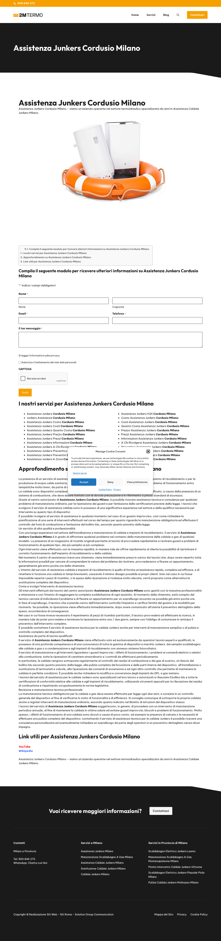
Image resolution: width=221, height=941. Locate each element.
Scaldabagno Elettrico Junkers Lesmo (171, 851)
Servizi (151, 15)
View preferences (137, 481)
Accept (83, 481)
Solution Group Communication (94, 914)
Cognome (118, 306)
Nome (22, 306)
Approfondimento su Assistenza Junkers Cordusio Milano (57, 257)
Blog (166, 15)
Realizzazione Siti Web (43, 914)
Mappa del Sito (163, 914)
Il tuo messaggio (30, 328)
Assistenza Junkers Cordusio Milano (42, 759)
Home (135, 15)
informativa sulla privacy (45, 355)
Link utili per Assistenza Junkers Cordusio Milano (52, 261)
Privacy (117, 489)
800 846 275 (26, 3)
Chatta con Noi (37, 863)
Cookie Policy (105, 489)
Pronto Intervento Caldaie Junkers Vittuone (175, 867)
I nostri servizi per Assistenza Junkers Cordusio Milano (55, 253)
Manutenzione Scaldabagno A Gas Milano (107, 857)
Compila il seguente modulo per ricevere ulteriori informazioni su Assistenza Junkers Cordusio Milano (89, 249)
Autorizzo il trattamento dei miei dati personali (48, 362)
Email (23, 313)
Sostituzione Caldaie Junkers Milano (103, 868)
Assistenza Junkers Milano (97, 851)
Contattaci (197, 15)
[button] (148, 451)
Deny (110, 481)
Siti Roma (66, 914)
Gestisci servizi (80, 473)
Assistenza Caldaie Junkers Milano (102, 862)
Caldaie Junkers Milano (95, 874)
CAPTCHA (25, 369)
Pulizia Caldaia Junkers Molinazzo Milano (173, 882)
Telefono (119, 313)
